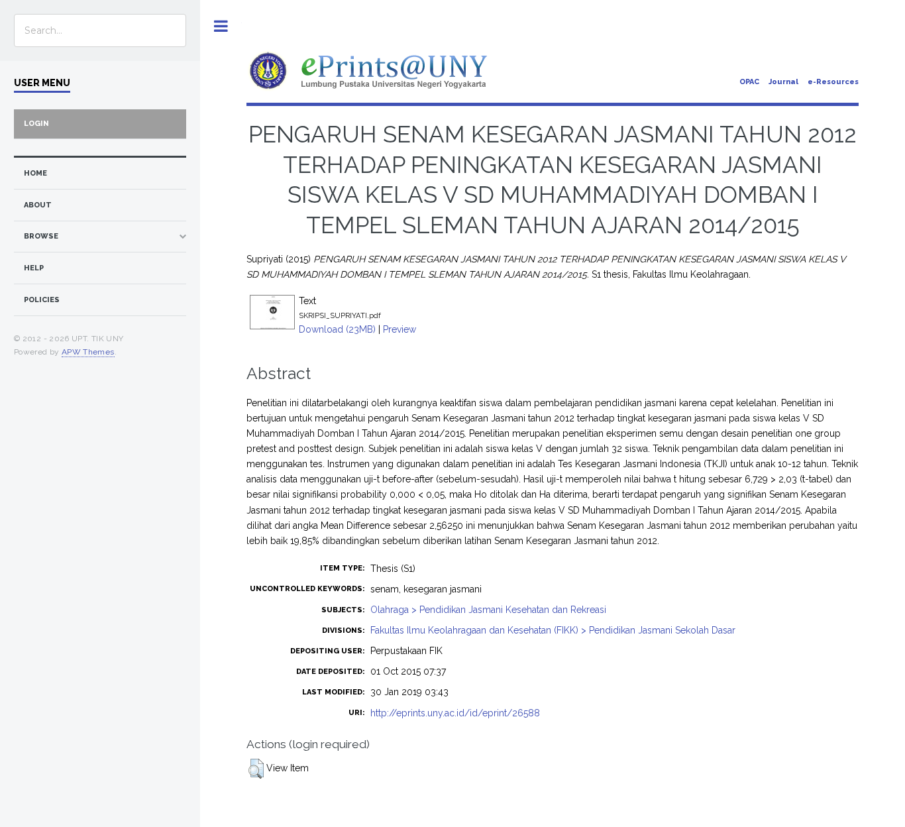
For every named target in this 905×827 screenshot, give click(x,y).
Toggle (221, 26)
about (38, 205)
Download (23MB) (337, 329)
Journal (783, 82)
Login (36, 123)
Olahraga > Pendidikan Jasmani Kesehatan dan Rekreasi (488, 609)
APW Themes (88, 352)
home (35, 173)
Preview (399, 329)
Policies (42, 300)
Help (34, 268)
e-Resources (833, 82)
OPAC (749, 82)
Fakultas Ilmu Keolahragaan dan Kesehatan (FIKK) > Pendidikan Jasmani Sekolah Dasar (552, 630)
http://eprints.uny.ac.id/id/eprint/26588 (455, 713)
